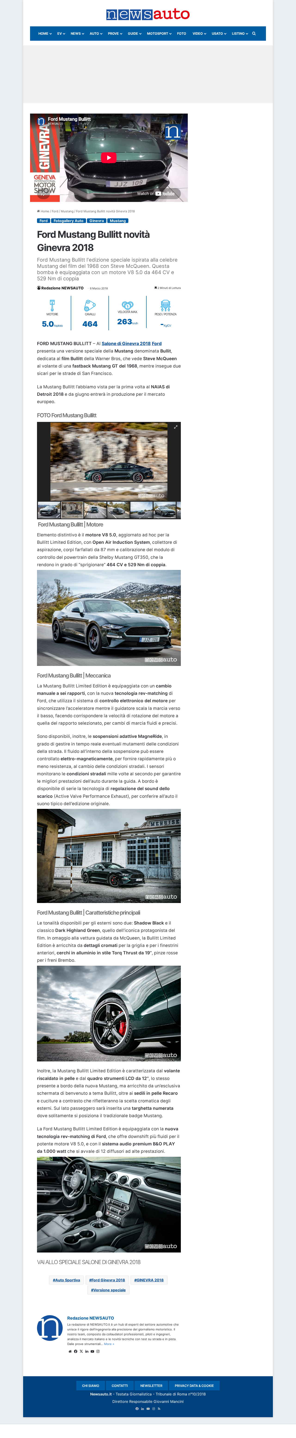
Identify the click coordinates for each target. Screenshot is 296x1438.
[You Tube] (92, 1351)
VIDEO (198, 33)
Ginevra (96, 220)
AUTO (94, 33)
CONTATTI (120, 1386)
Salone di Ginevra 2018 (126, 343)
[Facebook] (75, 1351)
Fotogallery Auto (68, 220)
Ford (55, 211)
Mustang (67, 211)
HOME (43, 33)
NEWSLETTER (151, 1386)
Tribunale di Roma (171, 1394)
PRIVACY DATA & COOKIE (194, 1386)
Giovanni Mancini (169, 1401)
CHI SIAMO (90, 1386)
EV (59, 33)
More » (109, 1344)
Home (44, 211)
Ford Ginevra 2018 (108, 1280)
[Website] (70, 1351)
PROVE (113, 33)
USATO (217, 33)
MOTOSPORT (157, 33)
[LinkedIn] (86, 1351)
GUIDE (133, 33)
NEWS (76, 33)
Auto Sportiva (67, 1280)
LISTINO (238, 33)
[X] (81, 1351)
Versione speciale (109, 1290)
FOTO (181, 33)
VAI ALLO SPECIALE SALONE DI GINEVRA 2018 (88, 1262)
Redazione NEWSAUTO (62, 288)
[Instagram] (98, 1351)
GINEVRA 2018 (150, 1280)
